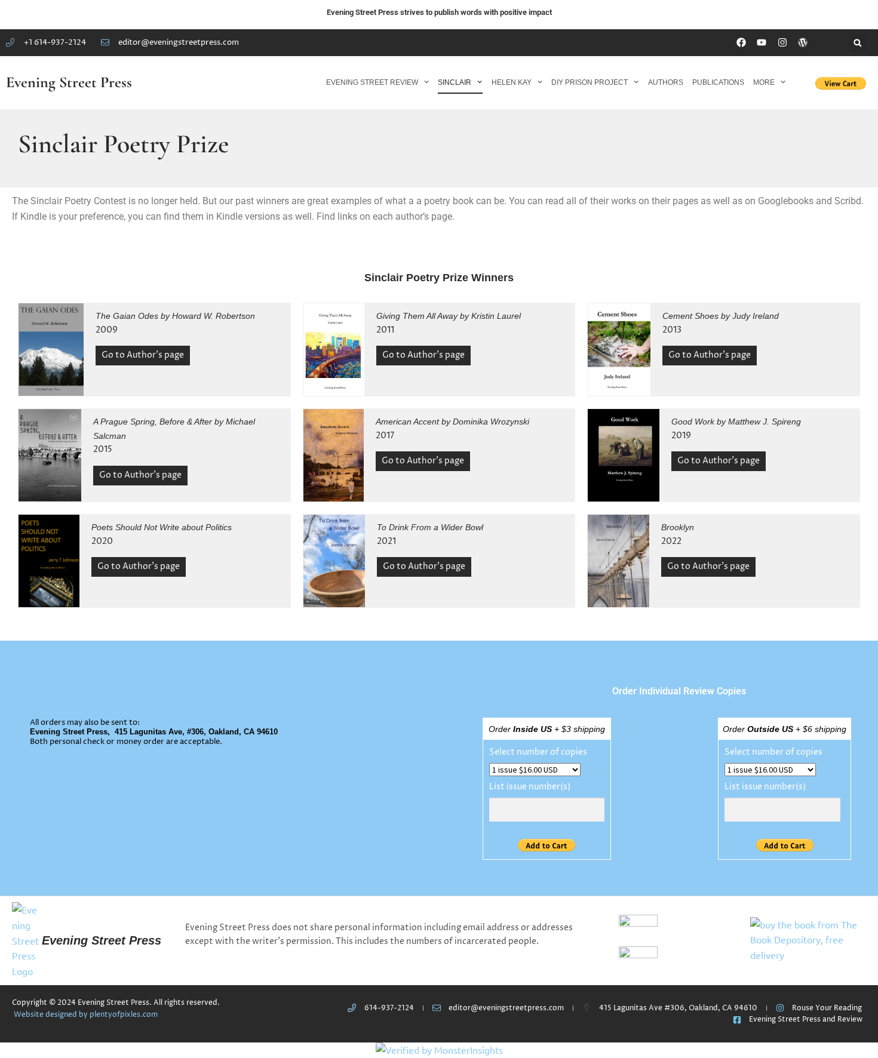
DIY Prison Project (589, 82)
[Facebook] (741, 42)
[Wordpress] (802, 42)
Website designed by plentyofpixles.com (86, 1015)
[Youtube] (762, 42)
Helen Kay (512, 82)
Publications (718, 82)
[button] (857, 43)
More (764, 82)
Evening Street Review (372, 82)
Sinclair (454, 82)
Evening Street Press (69, 82)
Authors (665, 82)
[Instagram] (782, 42)
